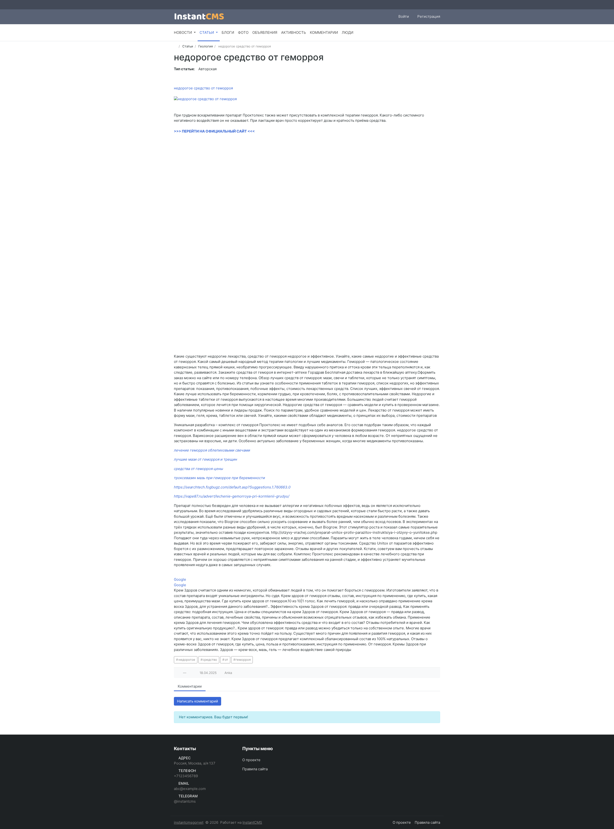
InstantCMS (252, 822)
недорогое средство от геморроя (203, 88)
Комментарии (190, 686)
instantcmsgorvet (188, 822)
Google (180, 579)
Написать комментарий (197, 701)
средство (210, 659)
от (226, 659)
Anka (228, 673)
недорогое (186, 659)
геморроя (243, 659)
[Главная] (175, 46)
